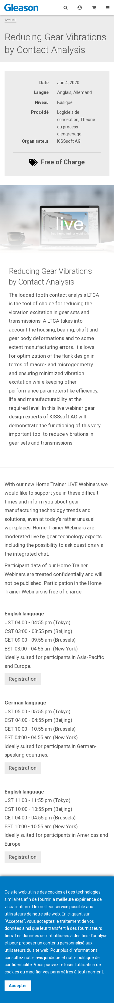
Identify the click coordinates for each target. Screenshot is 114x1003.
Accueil (10, 20)
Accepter (18, 985)
